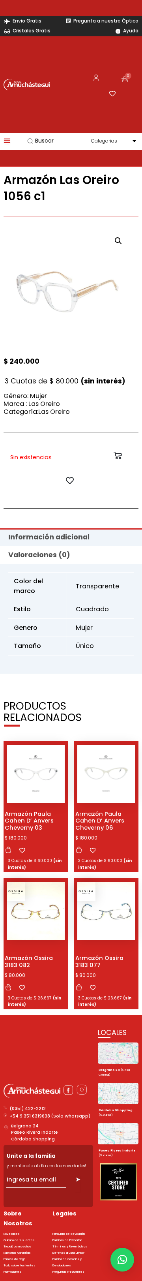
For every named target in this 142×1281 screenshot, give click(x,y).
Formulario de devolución (68, 1234)
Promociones (12, 1272)
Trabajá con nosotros (18, 1246)
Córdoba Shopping (33, 1139)
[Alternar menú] (7, 140)
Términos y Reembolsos (69, 1246)
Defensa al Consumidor (68, 1253)
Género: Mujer (25, 395)
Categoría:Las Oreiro (37, 411)
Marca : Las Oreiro (32, 403)
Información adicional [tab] (49, 537)
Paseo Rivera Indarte (34, 1132)
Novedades (12, 1234)
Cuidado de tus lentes (19, 1240)
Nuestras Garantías (17, 1253)
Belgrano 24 (25, 1126)
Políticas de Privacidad (67, 1240)
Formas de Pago (14, 1259)
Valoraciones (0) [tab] (39, 555)
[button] (118, 241)
